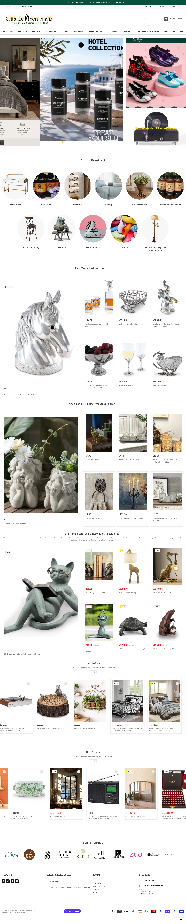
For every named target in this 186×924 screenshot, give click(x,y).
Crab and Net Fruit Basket (128, 324)
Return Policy (97, 883)
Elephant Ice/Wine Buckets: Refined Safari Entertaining (166, 325)
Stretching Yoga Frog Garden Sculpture (95, 650)
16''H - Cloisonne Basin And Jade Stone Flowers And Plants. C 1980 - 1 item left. (127, 729)
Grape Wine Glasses (126, 385)
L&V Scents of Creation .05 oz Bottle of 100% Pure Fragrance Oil (132, 817)
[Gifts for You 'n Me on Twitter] (8, 881)
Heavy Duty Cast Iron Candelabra (131, 518)
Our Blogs (96, 893)
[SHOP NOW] (61, 92)
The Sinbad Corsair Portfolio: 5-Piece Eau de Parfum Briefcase (91, 729)
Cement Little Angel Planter (15, 523)
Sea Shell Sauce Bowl (161, 385)
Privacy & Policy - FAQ (99, 886)
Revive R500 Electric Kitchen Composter (21, 816)
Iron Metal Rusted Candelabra (11, 728)
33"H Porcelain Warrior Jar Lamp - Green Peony (164, 729)
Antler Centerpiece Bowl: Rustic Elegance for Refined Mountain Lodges (99, 386)
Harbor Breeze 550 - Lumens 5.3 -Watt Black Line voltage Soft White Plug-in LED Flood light (59, 817)
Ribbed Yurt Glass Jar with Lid (130, 459)
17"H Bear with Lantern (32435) (164, 649)
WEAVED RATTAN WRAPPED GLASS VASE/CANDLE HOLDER (166, 460)
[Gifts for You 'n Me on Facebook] (3, 881)
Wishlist (95, 880)
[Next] (118, 91)
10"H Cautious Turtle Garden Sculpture (133, 649)
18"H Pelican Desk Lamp (162, 592)
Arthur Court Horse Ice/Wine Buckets (19, 395)
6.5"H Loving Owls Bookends (95, 592)
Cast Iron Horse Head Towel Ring (97, 518)
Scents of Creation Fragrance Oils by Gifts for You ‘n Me (97, 817)
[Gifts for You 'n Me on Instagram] (12, 881)
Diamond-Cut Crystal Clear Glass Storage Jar (165, 519)
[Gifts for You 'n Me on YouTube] (17, 881)
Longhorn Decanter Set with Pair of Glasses (97, 325)
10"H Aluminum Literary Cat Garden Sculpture (22, 654)
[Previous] (4, 91)
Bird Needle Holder (92, 459)
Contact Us (96, 890)
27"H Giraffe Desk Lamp (127, 592)
